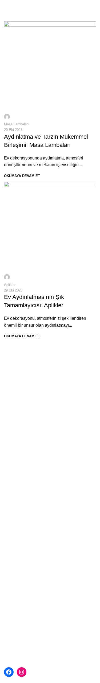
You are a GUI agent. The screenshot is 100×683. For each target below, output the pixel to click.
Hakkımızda (19, 473)
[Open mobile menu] (6, 5)
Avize (9, 541)
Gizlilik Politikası (23, 483)
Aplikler (9, 285)
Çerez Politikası (23, 503)
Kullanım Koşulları (25, 493)
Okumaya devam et (22, 176)
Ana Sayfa (14, 453)
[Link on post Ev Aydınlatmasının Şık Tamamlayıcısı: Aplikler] (50, 232)
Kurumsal (13, 463)
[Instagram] (21, 672)
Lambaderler (16, 571)
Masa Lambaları (16, 124)
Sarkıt (9, 551)
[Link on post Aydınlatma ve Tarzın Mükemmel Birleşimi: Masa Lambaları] (50, 71)
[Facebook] (9, 672)
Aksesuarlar (15, 591)
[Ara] (96, 5)
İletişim (10, 513)
